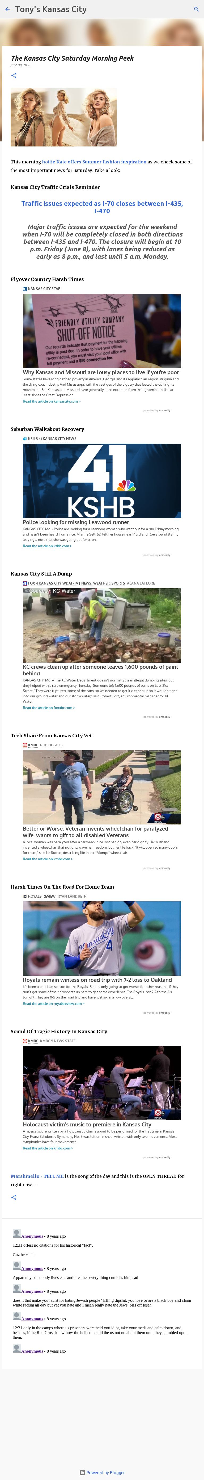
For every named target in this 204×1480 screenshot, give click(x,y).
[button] (14, 75)
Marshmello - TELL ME (37, 1176)
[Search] (196, 9)
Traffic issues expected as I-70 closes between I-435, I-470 (102, 207)
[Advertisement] (102, 1420)
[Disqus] (102, 1293)
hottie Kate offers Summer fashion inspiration (94, 161)
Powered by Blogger (105, 1472)
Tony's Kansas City (51, 9)
